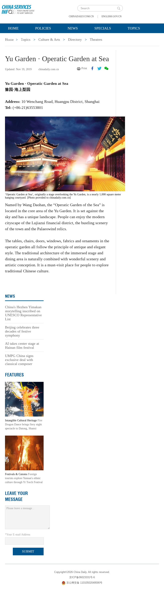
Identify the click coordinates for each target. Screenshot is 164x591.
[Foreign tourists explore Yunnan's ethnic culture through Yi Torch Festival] (24, 452)
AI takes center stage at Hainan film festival (22, 346)
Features (14, 375)
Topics (134, 28)
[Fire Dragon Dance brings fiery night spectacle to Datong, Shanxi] (24, 398)
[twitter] (99, 68)
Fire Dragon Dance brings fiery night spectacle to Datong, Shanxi (23, 424)
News (73, 28)
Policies (43, 28)
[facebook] (92, 68)
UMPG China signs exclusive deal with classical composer (19, 360)
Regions (16, 38)
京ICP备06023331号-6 (82, 577)
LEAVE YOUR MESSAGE (16, 496)
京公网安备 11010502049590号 (84, 582)
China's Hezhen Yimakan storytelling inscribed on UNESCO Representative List (23, 313)
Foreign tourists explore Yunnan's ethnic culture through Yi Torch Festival (24, 478)
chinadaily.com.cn (81, 16)
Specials (102, 28)
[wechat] (106, 68)
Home (13, 28)
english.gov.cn (112, 16)
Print (84, 68)
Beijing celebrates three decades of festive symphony (22, 331)
